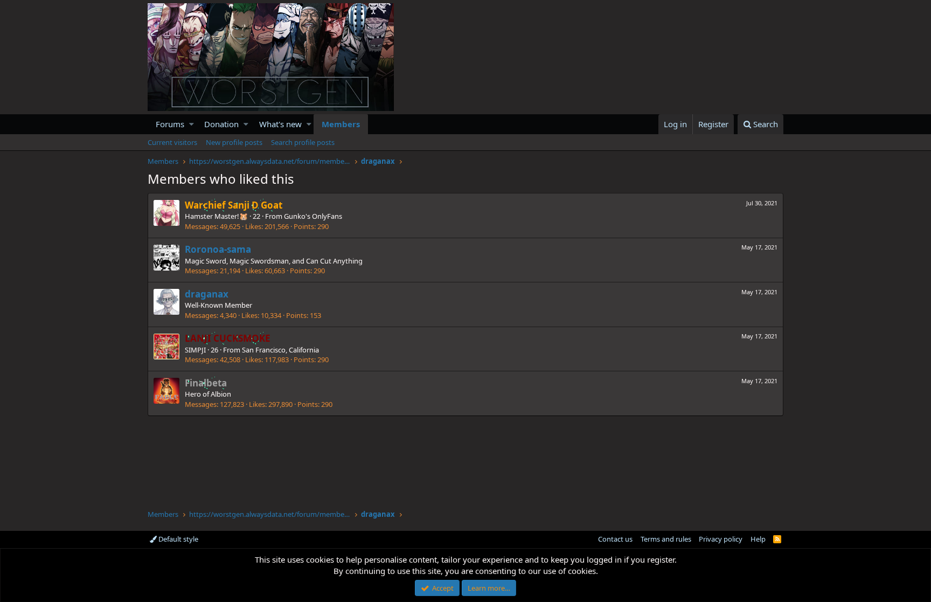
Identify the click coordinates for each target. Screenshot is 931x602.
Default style (177, 539)
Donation (221, 124)
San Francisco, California (280, 350)
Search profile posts (303, 142)
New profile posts (234, 142)
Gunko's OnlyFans (313, 216)
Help (758, 539)
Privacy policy (720, 539)
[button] (191, 124)
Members (341, 124)
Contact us (615, 539)
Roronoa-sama (218, 249)
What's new (280, 124)
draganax (206, 294)
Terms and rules (666, 539)
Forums (170, 124)
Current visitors (172, 142)
